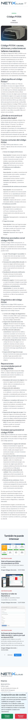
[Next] (23, 655)
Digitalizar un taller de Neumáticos (9, 595)
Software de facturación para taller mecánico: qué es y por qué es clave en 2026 (13, 635)
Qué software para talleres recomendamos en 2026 (11, 562)
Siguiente (17, 655)
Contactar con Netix (6, 676)
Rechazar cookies (21, 716)
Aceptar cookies (7, 716)
